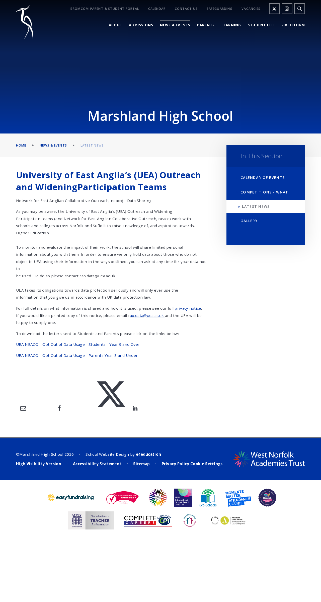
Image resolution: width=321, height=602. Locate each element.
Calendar (157, 9)
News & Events (53, 145)
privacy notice (188, 308)
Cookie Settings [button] (206, 463)
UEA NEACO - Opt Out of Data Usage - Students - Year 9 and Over (78, 344)
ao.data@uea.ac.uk (147, 315)
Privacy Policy (175, 463)
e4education (148, 454)
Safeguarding (219, 9)
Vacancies (251, 9)
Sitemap (141, 463)
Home (21, 145)
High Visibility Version (38, 463)
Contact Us (186, 9)
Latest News (92, 145)
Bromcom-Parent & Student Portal (104, 9)
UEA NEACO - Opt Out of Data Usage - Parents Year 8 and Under (77, 355)
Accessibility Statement (97, 463)
